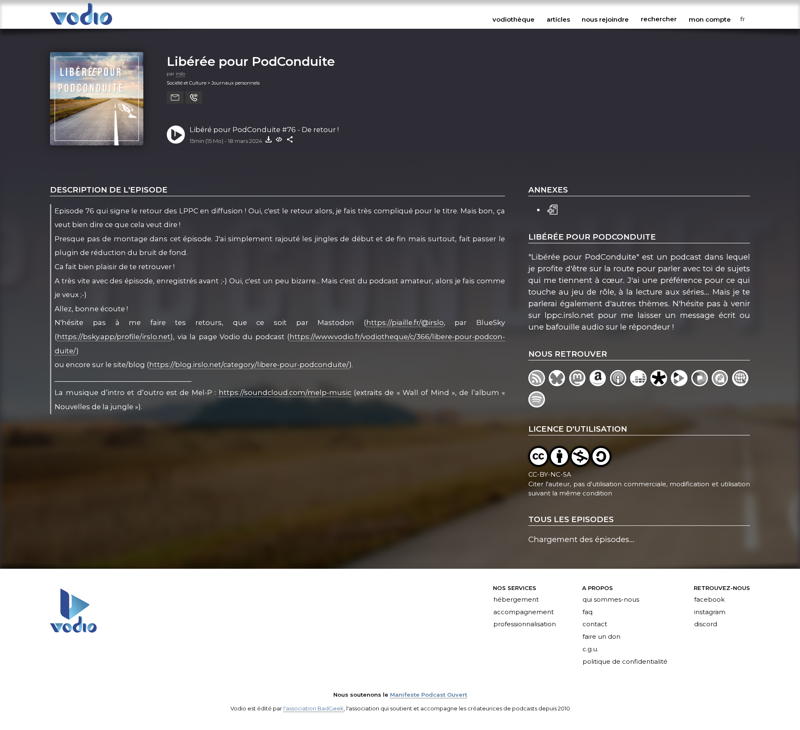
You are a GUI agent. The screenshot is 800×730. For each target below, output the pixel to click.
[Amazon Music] (600, 383)
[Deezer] (640, 383)
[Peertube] (681, 383)
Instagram (709, 612)
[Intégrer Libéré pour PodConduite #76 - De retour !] (279, 139)
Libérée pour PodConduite (251, 61)
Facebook (709, 599)
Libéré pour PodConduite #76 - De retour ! (264, 129)
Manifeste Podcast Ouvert (428, 694)
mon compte (710, 19)
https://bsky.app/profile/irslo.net (113, 336)
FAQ (587, 612)
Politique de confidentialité (625, 661)
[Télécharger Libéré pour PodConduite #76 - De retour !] (268, 139)
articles (558, 19)
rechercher (659, 19)
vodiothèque (513, 19)
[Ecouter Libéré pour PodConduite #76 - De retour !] (176, 134)
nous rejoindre (605, 19)
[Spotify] (537, 405)
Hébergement (516, 599)
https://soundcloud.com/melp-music (285, 392)
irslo (180, 74)
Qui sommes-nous (610, 599)
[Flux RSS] (538, 383)
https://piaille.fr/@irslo (405, 322)
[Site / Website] (741, 383)
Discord (705, 624)
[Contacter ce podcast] (175, 97)
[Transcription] (552, 208)
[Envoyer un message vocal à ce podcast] (193, 97)
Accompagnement (523, 612)
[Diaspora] (660, 383)
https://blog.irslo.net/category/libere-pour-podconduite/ (249, 364)
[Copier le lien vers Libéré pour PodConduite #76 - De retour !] (290, 139)
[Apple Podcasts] (620, 383)
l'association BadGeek (313, 708)
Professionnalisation (524, 624)
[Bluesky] (559, 383)
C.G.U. (590, 649)
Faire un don (601, 637)
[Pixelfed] (701, 383)
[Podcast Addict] (722, 383)
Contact (594, 624)
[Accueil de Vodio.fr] (81, 25)
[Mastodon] (579, 383)
